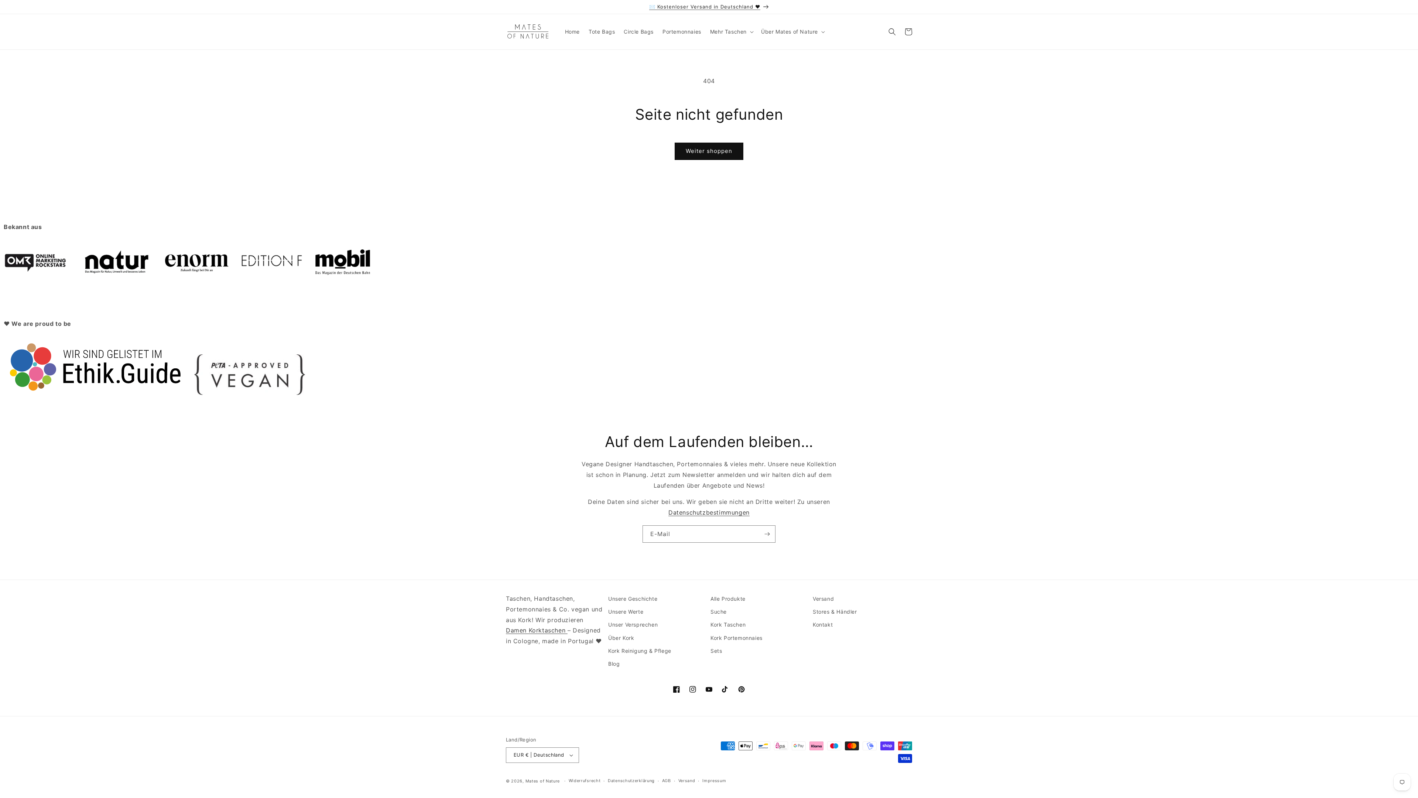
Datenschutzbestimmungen (709, 512)
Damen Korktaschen (537, 630)
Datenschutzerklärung (631, 780)
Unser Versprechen (633, 624)
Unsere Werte (625, 611)
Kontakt (823, 624)
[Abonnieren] (767, 534)
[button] (731, 32)
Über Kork (621, 638)
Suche (718, 611)
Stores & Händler (835, 611)
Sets (716, 651)
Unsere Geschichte (632, 599)
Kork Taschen (728, 624)
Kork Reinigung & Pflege (639, 651)
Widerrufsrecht (585, 780)
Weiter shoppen (709, 150)
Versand (823, 599)
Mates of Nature (542, 781)
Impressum (714, 780)
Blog (614, 664)
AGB (666, 780)
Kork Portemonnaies (736, 638)
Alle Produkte (728, 599)
